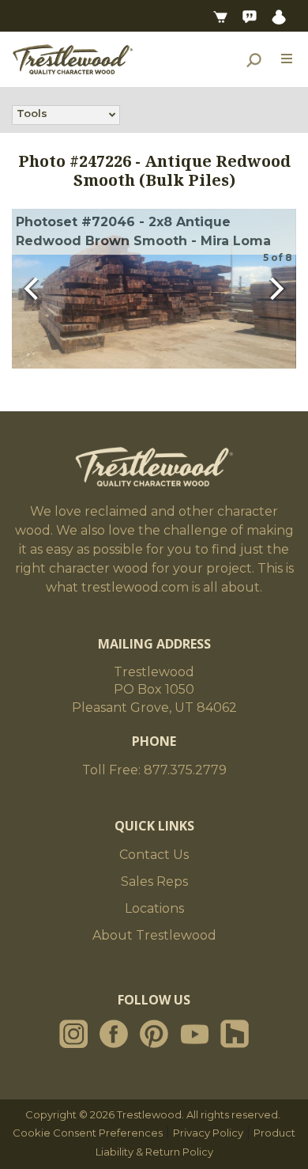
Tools (32, 113)
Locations (154, 908)
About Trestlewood (154, 935)
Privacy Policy (208, 1132)
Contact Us (154, 854)
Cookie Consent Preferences (88, 1132)
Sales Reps (154, 881)
